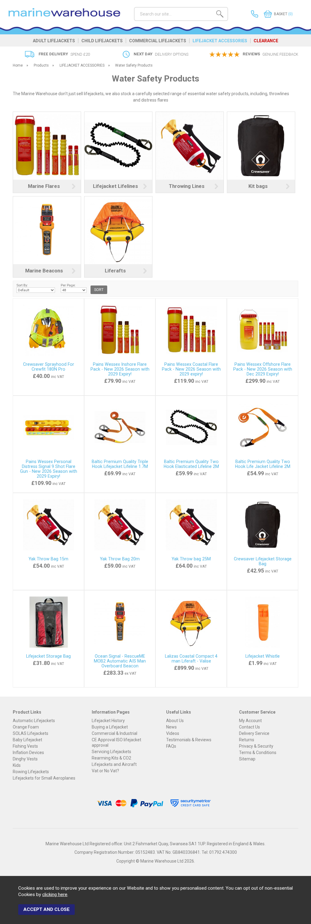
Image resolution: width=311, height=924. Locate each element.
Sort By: (22, 285)
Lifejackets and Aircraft (114, 764)
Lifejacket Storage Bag (48, 656)
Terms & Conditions (257, 752)
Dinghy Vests (25, 758)
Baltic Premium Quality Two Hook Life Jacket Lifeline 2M (262, 464)
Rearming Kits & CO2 (111, 758)
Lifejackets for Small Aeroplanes (44, 778)
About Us (175, 720)
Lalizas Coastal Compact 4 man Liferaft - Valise (191, 658)
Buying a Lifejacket (110, 727)
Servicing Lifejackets (111, 751)
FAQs (171, 746)
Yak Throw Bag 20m (120, 558)
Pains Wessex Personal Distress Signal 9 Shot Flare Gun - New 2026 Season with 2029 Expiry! (48, 469)
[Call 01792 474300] (246, 14)
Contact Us (249, 727)
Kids (17, 765)
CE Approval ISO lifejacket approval (116, 742)
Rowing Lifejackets (31, 771)
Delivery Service (254, 733)
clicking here (54, 894)
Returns (246, 739)
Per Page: (68, 285)
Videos (172, 733)
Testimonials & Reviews (188, 739)
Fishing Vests (25, 746)
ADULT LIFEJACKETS (54, 40)
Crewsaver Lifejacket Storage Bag (263, 561)
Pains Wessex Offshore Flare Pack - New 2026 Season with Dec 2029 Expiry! (262, 369)
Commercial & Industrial (114, 733)
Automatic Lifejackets (34, 720)
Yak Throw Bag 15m (48, 558)
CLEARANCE (266, 40)
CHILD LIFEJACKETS (102, 40)
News (171, 727)
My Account (250, 720)
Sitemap (247, 758)
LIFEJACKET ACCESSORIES (220, 40)
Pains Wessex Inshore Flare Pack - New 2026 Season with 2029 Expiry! (120, 369)
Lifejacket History (108, 720)
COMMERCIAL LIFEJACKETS (157, 40)
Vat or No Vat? (105, 770)
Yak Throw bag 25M (191, 558)
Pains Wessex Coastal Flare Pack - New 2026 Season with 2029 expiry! (191, 369)
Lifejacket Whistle (262, 656)
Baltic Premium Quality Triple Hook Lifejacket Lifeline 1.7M (120, 464)
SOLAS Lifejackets (30, 733)
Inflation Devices (28, 752)
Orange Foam (26, 727)
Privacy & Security (256, 746)
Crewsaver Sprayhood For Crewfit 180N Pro (48, 367)
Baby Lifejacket (27, 739)
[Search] (220, 14)
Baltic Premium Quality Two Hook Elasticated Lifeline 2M (191, 464)
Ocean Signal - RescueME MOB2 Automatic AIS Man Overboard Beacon (120, 661)
